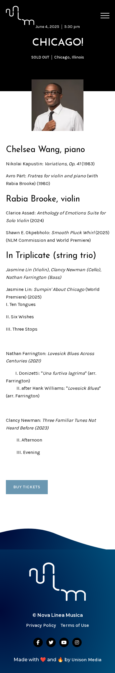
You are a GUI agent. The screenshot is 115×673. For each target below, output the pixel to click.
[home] (20, 15)
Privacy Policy (41, 625)
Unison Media (86, 659)
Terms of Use (75, 625)
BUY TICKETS (26, 486)
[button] (105, 16)
